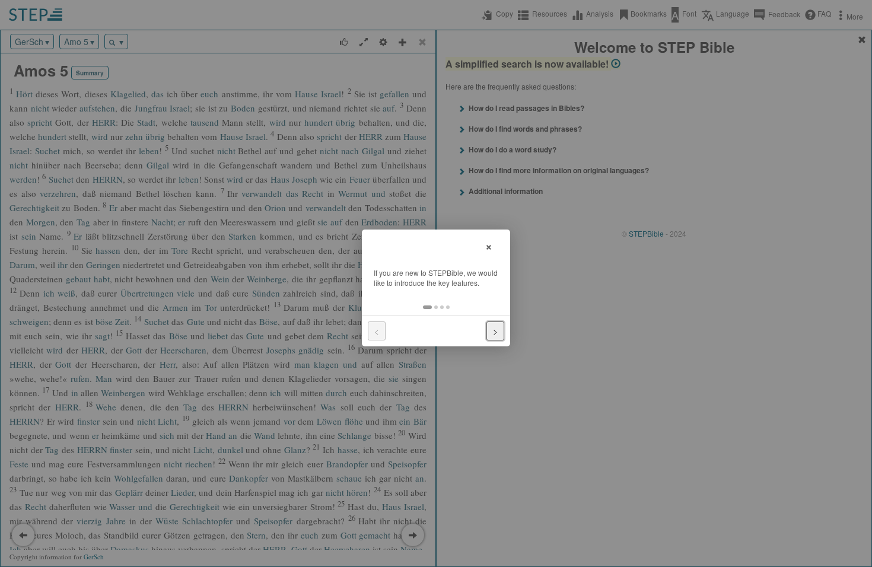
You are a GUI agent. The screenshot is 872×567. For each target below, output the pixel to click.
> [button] (495, 331)
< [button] (376, 331)
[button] (427, 307)
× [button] (488, 245)
